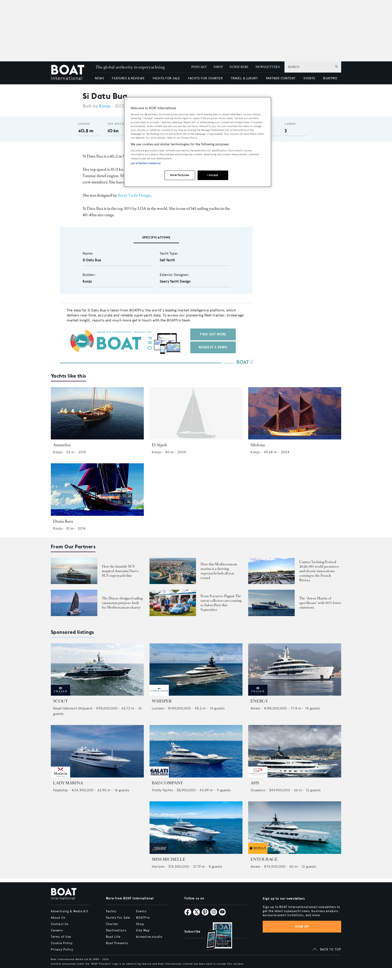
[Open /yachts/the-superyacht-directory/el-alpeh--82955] (196, 413)
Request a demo (213, 347)
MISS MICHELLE (168, 859)
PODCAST (199, 67)
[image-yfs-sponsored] (60, 694)
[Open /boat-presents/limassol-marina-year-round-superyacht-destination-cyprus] (172, 571)
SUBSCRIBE (239, 67)
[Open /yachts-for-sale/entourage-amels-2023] (294, 827)
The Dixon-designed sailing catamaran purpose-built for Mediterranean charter (122, 603)
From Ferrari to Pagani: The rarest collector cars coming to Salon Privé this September (221, 603)
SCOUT (60, 701)
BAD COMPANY (167, 783)
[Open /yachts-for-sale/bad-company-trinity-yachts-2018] (196, 751)
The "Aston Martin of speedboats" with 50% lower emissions (320, 603)
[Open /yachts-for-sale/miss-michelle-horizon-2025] (196, 827)
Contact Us (60, 924)
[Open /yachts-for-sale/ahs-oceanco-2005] (294, 751)
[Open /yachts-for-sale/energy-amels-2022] (294, 669)
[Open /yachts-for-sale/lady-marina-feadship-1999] (97, 751)
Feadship (60, 790)
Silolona (257, 445)
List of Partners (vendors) (145, 163)
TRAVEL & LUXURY (244, 78)
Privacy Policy (62, 949)
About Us (58, 918)
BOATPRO (330, 78)
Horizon (158, 866)
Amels (255, 708)
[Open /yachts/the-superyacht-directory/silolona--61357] (294, 413)
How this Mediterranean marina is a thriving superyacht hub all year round (219, 571)
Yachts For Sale (118, 918)
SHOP (218, 67)
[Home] (71, 72)
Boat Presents (117, 943)
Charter (112, 924)
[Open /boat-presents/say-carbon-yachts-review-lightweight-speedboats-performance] (271, 603)
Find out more (213, 334)
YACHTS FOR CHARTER (205, 78)
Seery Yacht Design (134, 195)
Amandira (62, 445)
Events (141, 911)
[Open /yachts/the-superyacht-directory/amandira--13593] (97, 413)
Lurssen (158, 708)
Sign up (302, 926)
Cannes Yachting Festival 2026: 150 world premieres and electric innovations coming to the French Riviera (319, 570)
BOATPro (143, 918)
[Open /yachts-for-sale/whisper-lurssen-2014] (196, 669)
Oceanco (257, 790)
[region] (197, 142)
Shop (140, 924)
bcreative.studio (149, 937)
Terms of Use (61, 937)
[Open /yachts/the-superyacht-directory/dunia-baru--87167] (97, 489)
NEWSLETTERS (267, 67)
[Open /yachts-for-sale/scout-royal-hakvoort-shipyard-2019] (97, 669)
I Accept (213, 175)
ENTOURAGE (264, 859)
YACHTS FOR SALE (166, 78)
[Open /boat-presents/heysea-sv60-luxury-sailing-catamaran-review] (74, 603)
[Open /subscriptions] (215, 936)
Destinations (116, 930)
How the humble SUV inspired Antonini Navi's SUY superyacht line (120, 571)
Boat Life (113, 937)
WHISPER (162, 701)
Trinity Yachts (162, 790)
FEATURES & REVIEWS (128, 78)
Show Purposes (179, 175)
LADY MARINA (68, 783)
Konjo (105, 106)
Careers (57, 930)
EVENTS (309, 78)
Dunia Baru (63, 521)
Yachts (111, 911)
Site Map (143, 930)
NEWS (99, 78)
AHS (254, 783)
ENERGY (259, 701)
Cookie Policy (62, 943)
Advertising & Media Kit (69, 911)
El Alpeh (159, 445)
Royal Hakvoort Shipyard (72, 708)
